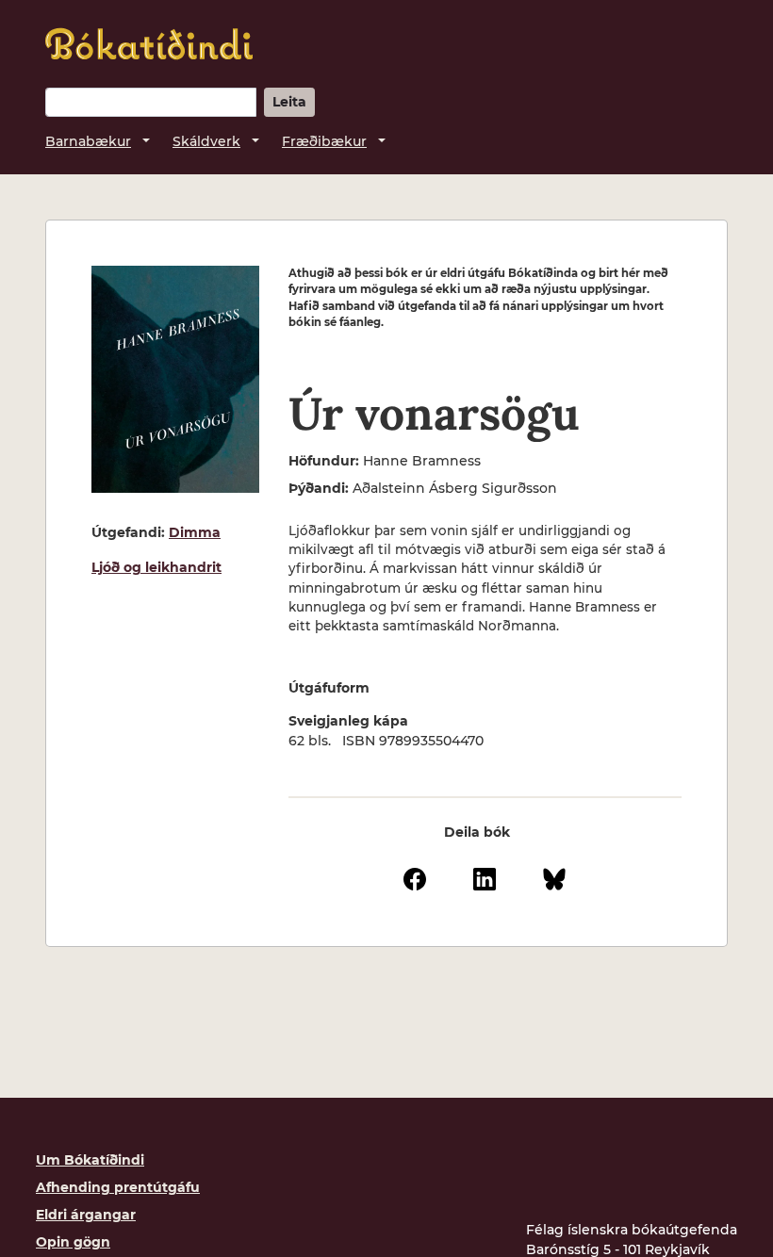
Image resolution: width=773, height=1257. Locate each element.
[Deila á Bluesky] (554, 878)
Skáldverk (206, 141)
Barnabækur (88, 141)
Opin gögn (73, 1241)
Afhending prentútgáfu (118, 1187)
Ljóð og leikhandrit (156, 567)
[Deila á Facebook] (414, 878)
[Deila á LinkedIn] (484, 878)
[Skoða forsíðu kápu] (175, 379)
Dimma (195, 532)
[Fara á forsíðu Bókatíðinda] (149, 44)
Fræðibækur (324, 141)
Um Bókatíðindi (90, 1159)
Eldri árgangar (86, 1214)
